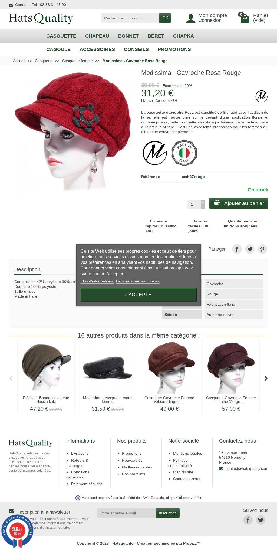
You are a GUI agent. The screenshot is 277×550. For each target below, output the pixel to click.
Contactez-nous (186, 479)
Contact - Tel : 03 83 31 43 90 (40, 4)
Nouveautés (132, 460)
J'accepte (138, 294)
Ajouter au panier (244, 203)
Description (27, 269)
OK (165, 18)
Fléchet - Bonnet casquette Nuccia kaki (46, 400)
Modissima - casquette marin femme (108, 400)
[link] (237, 249)
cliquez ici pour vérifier (183, 498)
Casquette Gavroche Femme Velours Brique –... (169, 400)
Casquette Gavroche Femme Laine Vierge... (231, 400)
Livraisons (79, 453)
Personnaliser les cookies (138, 281)
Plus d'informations (97, 281)
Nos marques (133, 474)
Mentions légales (187, 453)
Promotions (131, 453)
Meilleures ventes (137, 467)
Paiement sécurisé (87, 484)
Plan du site (183, 472)
